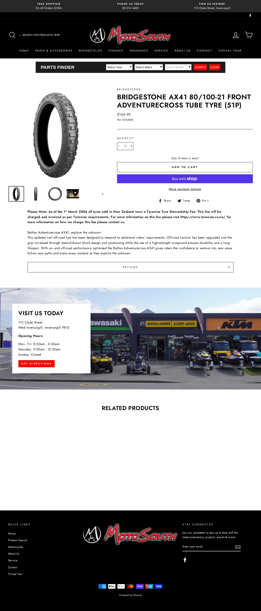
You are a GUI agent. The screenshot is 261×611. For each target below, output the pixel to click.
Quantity (125, 138)
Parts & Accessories (54, 51)
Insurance (138, 51)
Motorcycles (90, 51)
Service (161, 51)
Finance (115, 51)
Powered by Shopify (130, 595)
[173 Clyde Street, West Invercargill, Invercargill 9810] (130, 338)
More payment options (185, 189)
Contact (204, 51)
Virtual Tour (230, 51)
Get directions (36, 363)
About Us (183, 51)
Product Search (17, 540)
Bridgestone (129, 89)
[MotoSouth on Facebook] (184, 559)
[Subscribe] (238, 547)
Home (24, 51)
